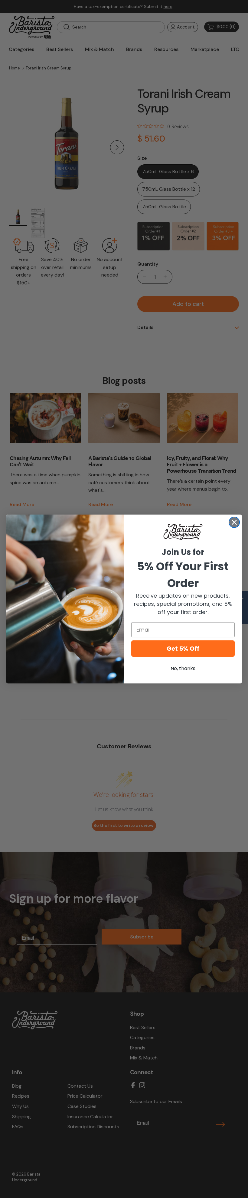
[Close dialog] (234, 522)
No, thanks (183, 668)
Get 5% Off (183, 648)
